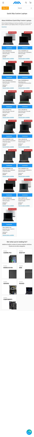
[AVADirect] (17, 2)
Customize (9, 47)
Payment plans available (8, 58)
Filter (4, 8)
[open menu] (3, 2)
